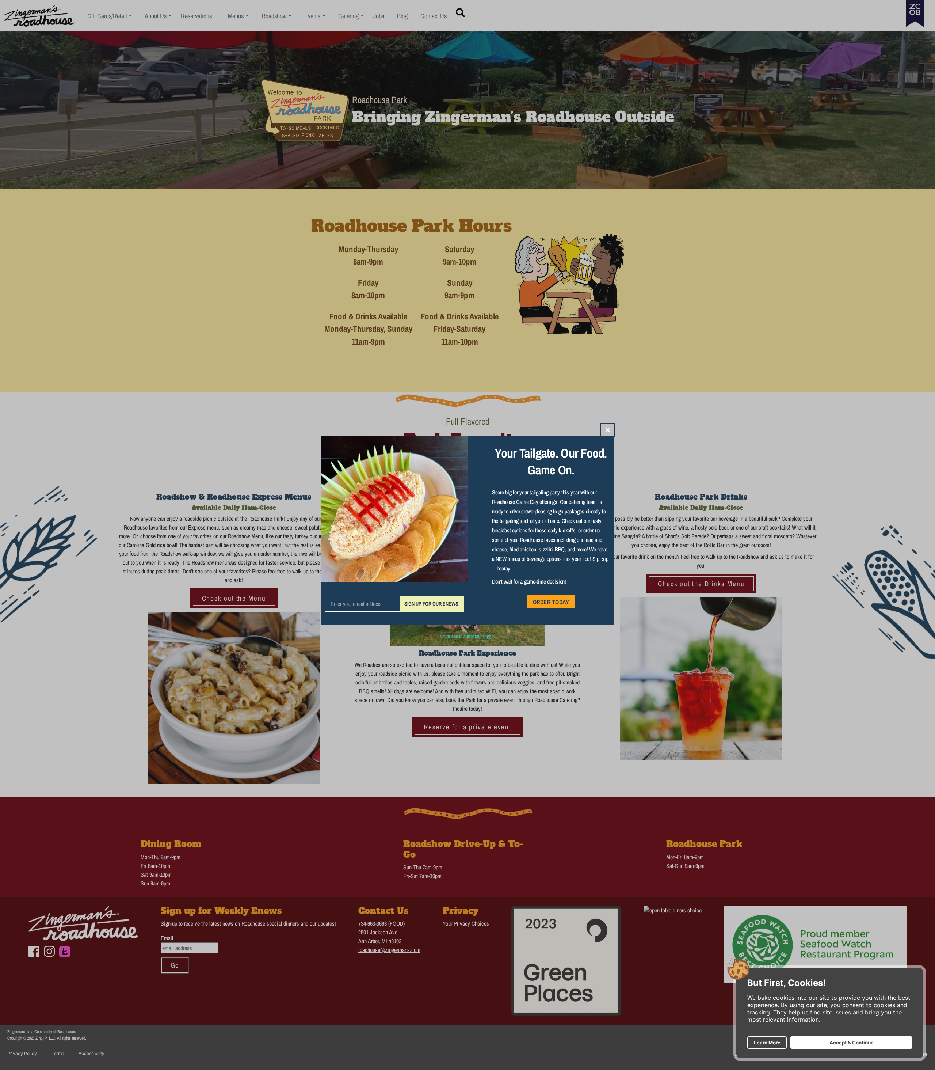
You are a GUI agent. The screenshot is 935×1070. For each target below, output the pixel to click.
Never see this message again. (467, 636)
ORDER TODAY (551, 602)
